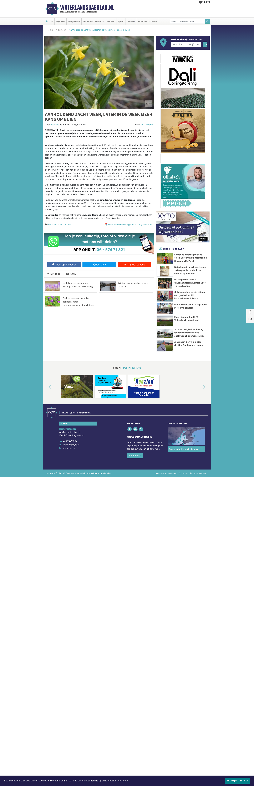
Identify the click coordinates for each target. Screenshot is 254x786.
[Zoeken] (207, 21)
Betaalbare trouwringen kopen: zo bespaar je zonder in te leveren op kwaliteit (190, 270)
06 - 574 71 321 (111, 249)
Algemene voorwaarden (166, 473)
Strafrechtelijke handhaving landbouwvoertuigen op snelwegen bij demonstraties (189, 332)
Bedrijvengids (74, 21)
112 (51, 21)
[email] (250, 319)
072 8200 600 (70, 440)
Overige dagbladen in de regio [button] (184, 449)
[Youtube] (135, 429)
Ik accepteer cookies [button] (237, 781)
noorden (52, 224)
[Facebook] (130, 429)
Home (50, 30)
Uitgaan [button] (130, 21)
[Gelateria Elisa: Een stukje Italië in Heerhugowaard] (165, 308)
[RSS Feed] (141, 429)
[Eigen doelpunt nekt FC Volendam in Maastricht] (165, 321)
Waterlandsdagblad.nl (87, 7)
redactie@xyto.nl (71, 444)
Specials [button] (110, 21)
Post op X (100, 264)
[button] (46, 387)
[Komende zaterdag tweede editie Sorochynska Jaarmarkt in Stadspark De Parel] (165, 258)
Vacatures (142, 21)
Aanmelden (135, 455)
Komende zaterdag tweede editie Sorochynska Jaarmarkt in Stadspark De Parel (190, 257)
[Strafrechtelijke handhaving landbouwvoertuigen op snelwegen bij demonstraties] (165, 333)
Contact (153, 21)
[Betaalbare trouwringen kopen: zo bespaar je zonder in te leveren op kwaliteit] (165, 271)
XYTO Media (146, 124)
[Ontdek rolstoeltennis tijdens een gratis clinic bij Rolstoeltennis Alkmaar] (165, 296)
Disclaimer (183, 473)
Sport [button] (120, 21)
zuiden (67, 224)
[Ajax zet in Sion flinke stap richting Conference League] (165, 346)
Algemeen (60, 21)
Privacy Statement (198, 473)
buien (60, 224)
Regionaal (99, 21)
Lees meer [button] (122, 780)
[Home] (46, 21)
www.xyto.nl (69, 448)
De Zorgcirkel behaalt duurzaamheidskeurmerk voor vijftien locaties (189, 282)
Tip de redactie (136, 264)
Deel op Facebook (66, 264)
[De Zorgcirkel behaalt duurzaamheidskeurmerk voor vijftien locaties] (165, 283)
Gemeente (88, 21)
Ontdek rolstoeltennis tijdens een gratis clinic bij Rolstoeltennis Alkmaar (189, 295)
